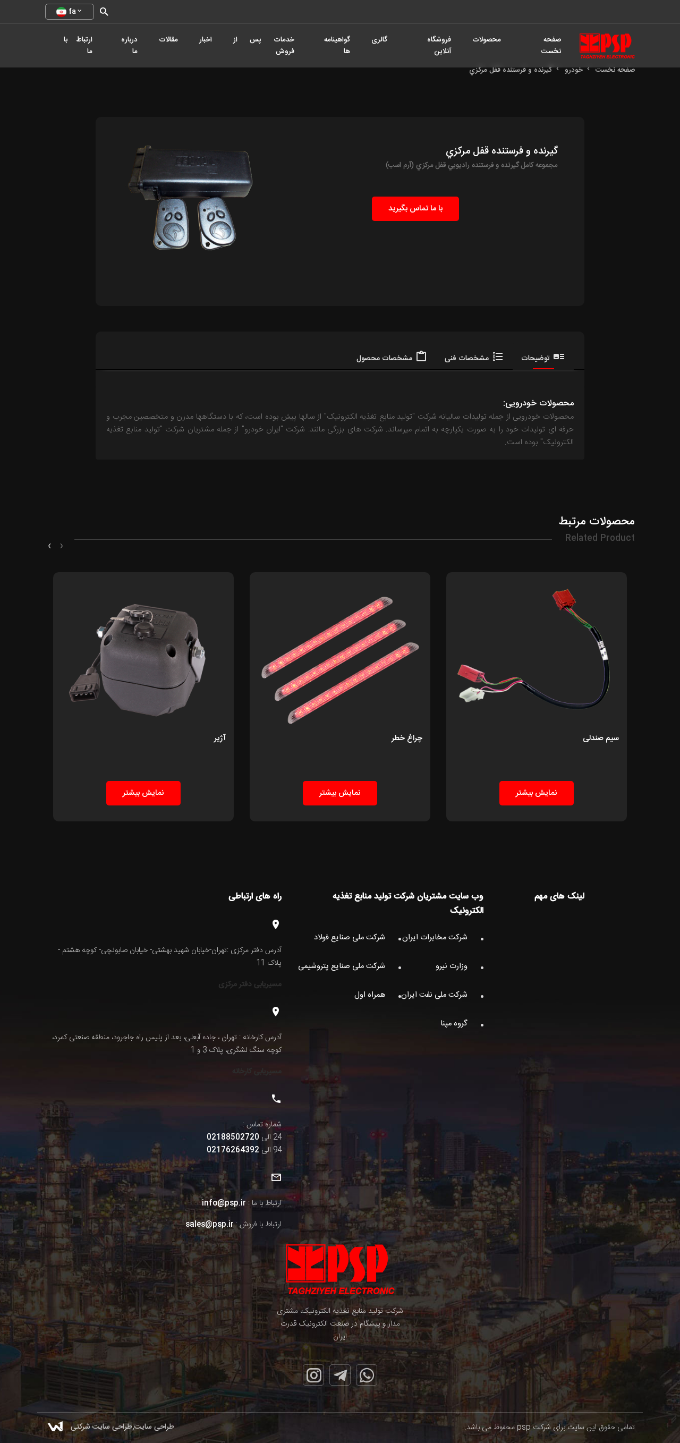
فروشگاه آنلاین (439, 45)
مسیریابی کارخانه (257, 1071)
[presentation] (61, 546)
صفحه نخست (551, 45)
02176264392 (233, 1150)
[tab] (543, 356)
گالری (379, 40)
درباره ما (129, 45)
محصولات (486, 40)
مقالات (168, 40)
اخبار (205, 40)
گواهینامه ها (337, 45)
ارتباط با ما (78, 45)
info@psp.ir (224, 1203)
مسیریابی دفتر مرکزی (250, 984)
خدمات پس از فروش (263, 45)
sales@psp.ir (209, 1224)
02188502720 (233, 1137)
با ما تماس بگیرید (415, 208)
